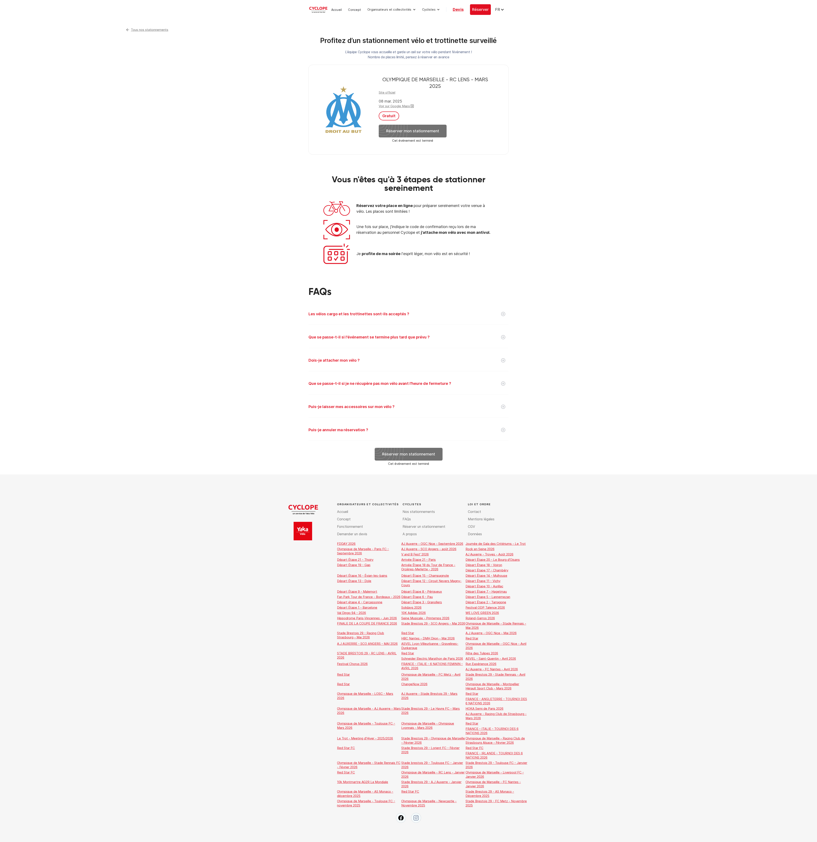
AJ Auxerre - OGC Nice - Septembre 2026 (432, 544)
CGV (471, 526)
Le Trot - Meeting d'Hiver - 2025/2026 (365, 738)
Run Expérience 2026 (481, 664)
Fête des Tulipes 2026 (482, 653)
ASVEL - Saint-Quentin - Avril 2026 (491, 658)
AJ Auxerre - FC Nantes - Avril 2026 (492, 669)
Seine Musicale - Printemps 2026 (425, 618)
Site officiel (387, 92)
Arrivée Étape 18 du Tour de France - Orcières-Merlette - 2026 (428, 567)
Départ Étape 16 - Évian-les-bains (362, 576)
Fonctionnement (350, 526)
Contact (474, 511)
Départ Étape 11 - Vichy (483, 581)
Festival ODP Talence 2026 (485, 607)
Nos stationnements (419, 511)
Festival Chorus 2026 (352, 664)
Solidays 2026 (411, 607)
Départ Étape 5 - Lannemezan (488, 597)
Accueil (336, 9)
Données (475, 534)
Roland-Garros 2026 (480, 618)
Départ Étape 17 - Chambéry (487, 570)
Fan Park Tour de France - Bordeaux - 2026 (368, 597)
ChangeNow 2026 (414, 684)
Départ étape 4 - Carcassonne (359, 602)
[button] (391, 9)
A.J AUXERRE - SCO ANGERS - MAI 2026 (367, 644)
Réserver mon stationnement (412, 131)
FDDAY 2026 (346, 544)
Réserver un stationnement (424, 526)
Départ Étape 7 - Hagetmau (486, 591)
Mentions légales (481, 519)
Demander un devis (352, 534)
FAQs (407, 519)
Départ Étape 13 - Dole (354, 581)
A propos (410, 534)
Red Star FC (346, 748)
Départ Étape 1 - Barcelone (357, 607)
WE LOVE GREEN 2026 (482, 613)
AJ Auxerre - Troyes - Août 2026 (489, 554)
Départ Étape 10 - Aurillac (484, 586)
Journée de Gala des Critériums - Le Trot (496, 544)
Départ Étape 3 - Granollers (421, 602)
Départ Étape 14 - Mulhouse (486, 576)
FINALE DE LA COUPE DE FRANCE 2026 (367, 623)
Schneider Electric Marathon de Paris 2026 (432, 658)
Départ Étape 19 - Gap (353, 565)
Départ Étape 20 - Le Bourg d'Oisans (493, 560)
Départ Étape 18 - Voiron (484, 565)
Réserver (480, 9)
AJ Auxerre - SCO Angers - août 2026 (428, 549)
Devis (458, 9)
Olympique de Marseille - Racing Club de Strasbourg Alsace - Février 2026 (495, 740)
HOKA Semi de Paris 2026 (484, 708)
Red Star (407, 633)
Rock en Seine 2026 (480, 549)
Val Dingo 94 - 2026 (351, 613)
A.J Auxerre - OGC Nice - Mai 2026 (491, 633)
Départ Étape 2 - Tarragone (486, 602)
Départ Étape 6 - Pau (417, 597)
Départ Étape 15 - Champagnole (425, 576)
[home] (318, 9)
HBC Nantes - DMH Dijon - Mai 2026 (428, 638)
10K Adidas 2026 (413, 613)
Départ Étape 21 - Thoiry (355, 560)
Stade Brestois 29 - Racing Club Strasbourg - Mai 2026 (360, 635)
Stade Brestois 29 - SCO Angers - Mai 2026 (433, 623)
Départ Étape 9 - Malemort (357, 591)
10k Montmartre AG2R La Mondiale (362, 782)
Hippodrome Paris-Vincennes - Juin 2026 (367, 618)
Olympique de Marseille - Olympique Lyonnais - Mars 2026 (427, 725)
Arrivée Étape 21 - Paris (418, 560)
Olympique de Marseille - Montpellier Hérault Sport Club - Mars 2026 (492, 686)
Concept (354, 9)
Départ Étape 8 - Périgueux (421, 591)
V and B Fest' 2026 (415, 554)
